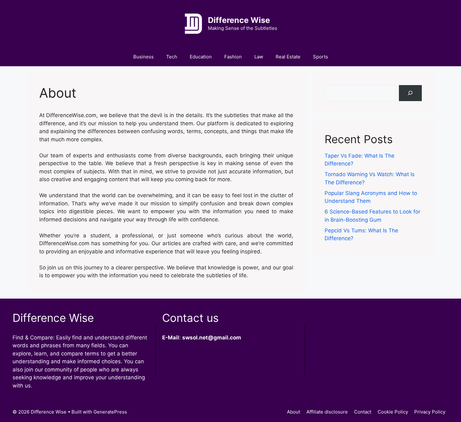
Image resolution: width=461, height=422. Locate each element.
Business (143, 57)
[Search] (410, 93)
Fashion (233, 57)
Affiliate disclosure (327, 412)
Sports (320, 57)
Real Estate (288, 57)
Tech (171, 57)
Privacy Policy (429, 412)
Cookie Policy (393, 412)
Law (258, 57)
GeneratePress (110, 412)
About (293, 412)
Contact (362, 412)
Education (201, 57)
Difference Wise (239, 20)
